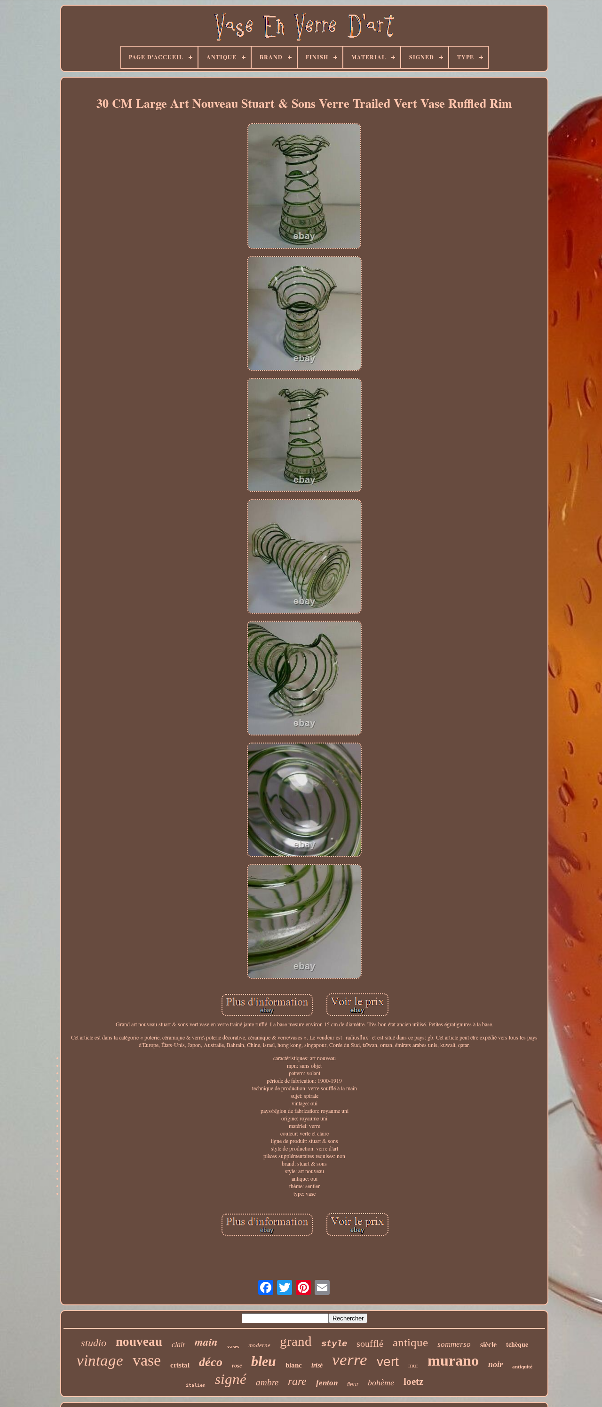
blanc (293, 1365)
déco (210, 1362)
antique (410, 1342)
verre (349, 1360)
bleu (263, 1361)
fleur (352, 1384)
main (206, 1341)
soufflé (369, 1343)
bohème (381, 1382)
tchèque (517, 1344)
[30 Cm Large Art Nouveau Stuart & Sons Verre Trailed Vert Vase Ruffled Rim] (304, 186)
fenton (327, 1382)
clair (178, 1345)
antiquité (522, 1366)
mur (413, 1365)
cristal (180, 1365)
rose (237, 1365)
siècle (488, 1345)
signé (230, 1379)
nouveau (139, 1342)
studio (93, 1343)
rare (297, 1381)
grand (296, 1341)
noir (495, 1364)
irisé (317, 1365)
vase (147, 1360)
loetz (413, 1381)
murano (453, 1360)
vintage (100, 1360)
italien (196, 1385)
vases (233, 1346)
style (334, 1344)
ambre (267, 1382)
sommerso (454, 1344)
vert (388, 1361)
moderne (259, 1345)
